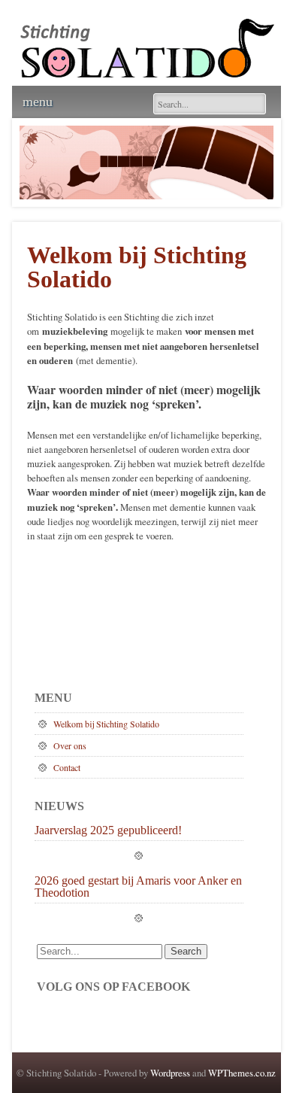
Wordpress (170, 1072)
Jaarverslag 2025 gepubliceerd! (108, 830)
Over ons (69, 745)
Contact (66, 767)
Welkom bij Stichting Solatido (106, 724)
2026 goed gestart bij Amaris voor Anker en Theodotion (138, 887)
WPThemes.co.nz (242, 1072)
